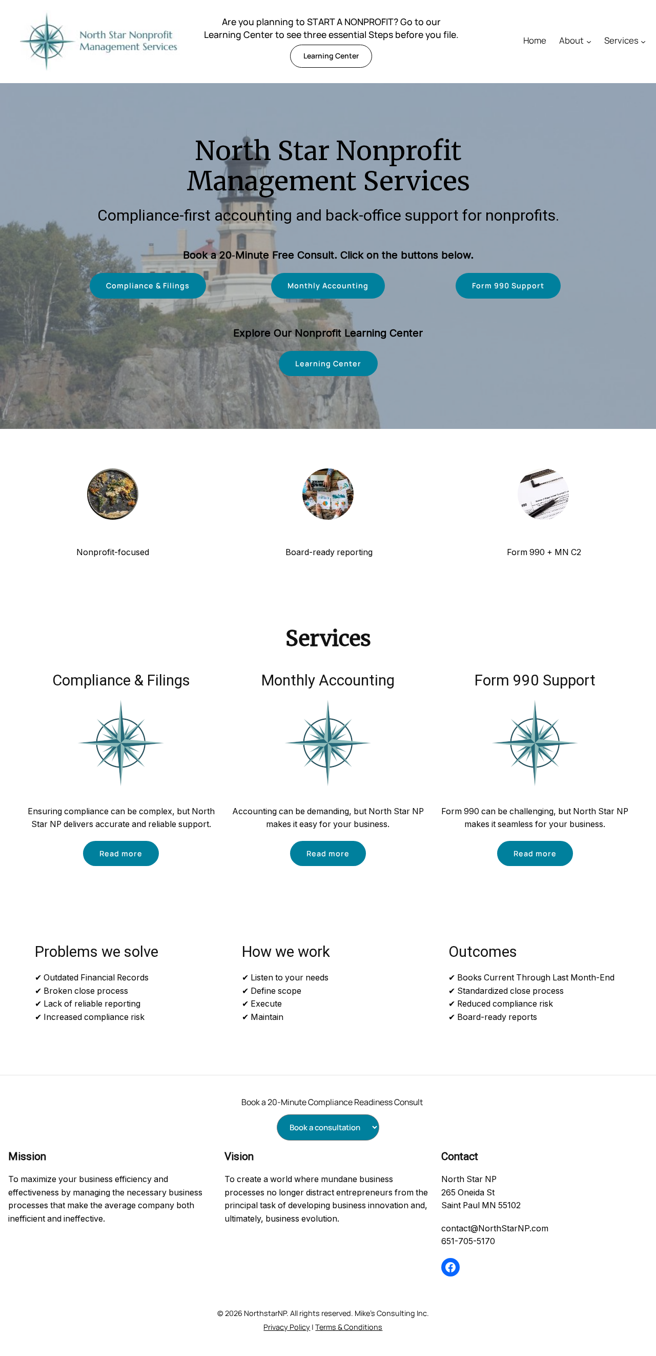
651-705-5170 (468, 1241)
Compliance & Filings (148, 285)
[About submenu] (588, 41)
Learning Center (331, 56)
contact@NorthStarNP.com (494, 1228)
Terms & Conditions (348, 1327)
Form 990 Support (508, 285)
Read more (120, 853)
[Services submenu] (643, 41)
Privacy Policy (286, 1327)
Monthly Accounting (328, 285)
